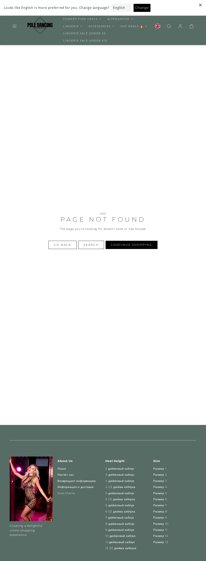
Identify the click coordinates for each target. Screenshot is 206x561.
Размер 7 (160, 505)
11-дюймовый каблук (120, 542)
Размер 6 (160, 499)
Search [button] (91, 245)
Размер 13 (160, 542)
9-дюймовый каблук (119, 530)
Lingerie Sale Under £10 (85, 40)
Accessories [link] (100, 26)
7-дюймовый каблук (119, 517)
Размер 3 (160, 481)
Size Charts (66, 493)
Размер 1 (159, 468)
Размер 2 (160, 474)
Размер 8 (160, 511)
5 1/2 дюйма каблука (120, 499)
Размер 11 (160, 530)
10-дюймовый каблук (120, 536)
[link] (158, 26)
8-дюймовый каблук (119, 524)
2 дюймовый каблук (119, 468)
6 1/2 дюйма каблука (120, 511)
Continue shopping (131, 245)
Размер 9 (160, 517)
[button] (14, 26)
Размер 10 (160, 524)
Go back (62, 245)
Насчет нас (66, 474)
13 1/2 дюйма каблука (120, 548)
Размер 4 (160, 487)
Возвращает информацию (77, 481)
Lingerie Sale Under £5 (84, 33)
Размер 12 (160, 536)
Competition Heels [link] (80, 19)
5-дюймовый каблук (119, 493)
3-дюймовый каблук (119, 474)
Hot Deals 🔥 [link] (132, 26)
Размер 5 (160, 493)
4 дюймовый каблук (119, 481)
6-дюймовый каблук (119, 505)
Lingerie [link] (71, 26)
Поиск (62, 468)
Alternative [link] (118, 19)
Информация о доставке (76, 487)
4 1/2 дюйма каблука (120, 487)
